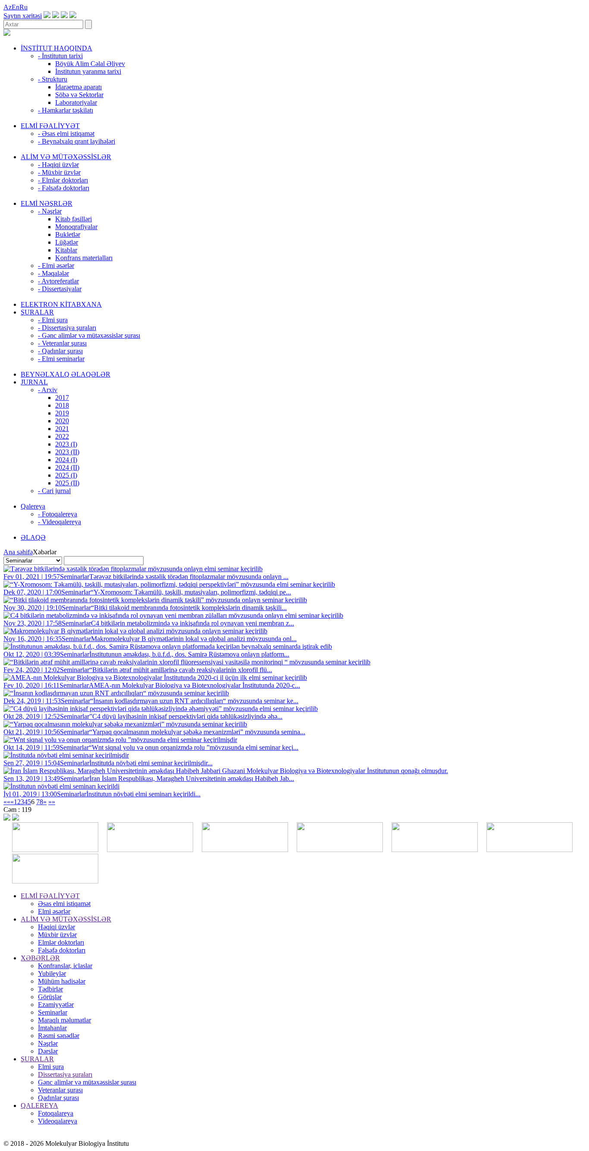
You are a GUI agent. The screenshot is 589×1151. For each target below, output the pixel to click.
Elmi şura (51, 1066)
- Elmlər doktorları (63, 180)
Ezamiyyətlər (56, 1004)
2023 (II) (67, 452)
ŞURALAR (37, 312)
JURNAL (34, 382)
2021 (62, 428)
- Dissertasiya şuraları (67, 327)
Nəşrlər (48, 1043)
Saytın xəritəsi (22, 15)
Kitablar (66, 250)
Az (7, 7)
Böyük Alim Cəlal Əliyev (90, 63)
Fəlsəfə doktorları (61, 950)
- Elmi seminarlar (61, 358)
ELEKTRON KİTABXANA (61, 304)
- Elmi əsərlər (56, 265)
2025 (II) (67, 483)
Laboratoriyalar (76, 102)
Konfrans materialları (84, 257)
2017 (62, 397)
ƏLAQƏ (33, 537)
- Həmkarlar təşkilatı (65, 110)
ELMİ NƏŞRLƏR (46, 203)
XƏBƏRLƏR (40, 958)
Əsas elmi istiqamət (64, 903)
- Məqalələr (53, 273)
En (15, 7)
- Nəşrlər (50, 211)
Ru (23, 7)
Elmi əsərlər (54, 911)
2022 (62, 436)
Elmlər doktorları (61, 942)
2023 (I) (66, 444)
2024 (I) (66, 459)
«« (6, 801)
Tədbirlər (50, 989)
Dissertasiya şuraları (65, 1074)
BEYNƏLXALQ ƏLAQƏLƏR (65, 374)
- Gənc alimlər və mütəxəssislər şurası (89, 335)
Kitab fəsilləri (73, 219)
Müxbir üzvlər (57, 934)
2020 (62, 421)
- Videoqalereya (59, 521)
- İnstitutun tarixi (60, 56)
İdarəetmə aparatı (78, 87)
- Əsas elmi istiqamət (66, 133)
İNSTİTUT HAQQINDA (56, 48)
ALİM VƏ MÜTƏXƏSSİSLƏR (66, 156)
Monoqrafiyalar (76, 226)
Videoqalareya (57, 1121)
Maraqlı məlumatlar (64, 1020)
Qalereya (33, 506)
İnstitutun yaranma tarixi (88, 71)
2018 (62, 405)
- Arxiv (47, 389)
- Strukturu (52, 79)
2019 (62, 413)
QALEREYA (39, 1105)
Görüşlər (50, 996)
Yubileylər (52, 973)
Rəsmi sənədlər (58, 1035)
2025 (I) (66, 475)
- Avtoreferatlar (58, 281)
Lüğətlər (66, 242)
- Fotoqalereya (57, 514)
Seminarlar (52, 1012)
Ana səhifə (18, 552)
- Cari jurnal (54, 490)
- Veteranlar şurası (62, 343)
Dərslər (48, 1051)
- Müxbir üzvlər (59, 172)
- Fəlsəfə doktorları (63, 188)
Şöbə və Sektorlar (79, 94)
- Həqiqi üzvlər (58, 164)
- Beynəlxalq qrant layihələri (76, 141)
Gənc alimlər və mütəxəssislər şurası (87, 1082)
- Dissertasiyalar (59, 288)
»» (51, 801)
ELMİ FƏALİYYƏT (50, 125)
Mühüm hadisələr (61, 981)
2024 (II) (67, 467)
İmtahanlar (52, 1027)
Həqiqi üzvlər (56, 927)
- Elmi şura (53, 320)
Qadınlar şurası (58, 1097)
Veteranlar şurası (60, 1090)
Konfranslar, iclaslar (65, 965)
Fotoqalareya (55, 1113)
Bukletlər (67, 234)
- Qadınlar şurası (60, 351)
